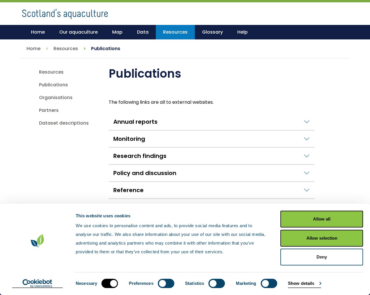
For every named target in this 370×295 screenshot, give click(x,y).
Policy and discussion (144, 173)
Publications (53, 84)
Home (33, 48)
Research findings (139, 156)
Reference (128, 190)
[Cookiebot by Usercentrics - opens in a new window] (37, 283)
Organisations (56, 97)
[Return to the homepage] (65, 11)
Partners (49, 110)
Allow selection (321, 238)
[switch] (166, 283)
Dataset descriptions (64, 123)
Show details (301, 283)
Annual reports (135, 122)
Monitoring (129, 139)
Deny (322, 256)
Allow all (321, 218)
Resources (65, 48)
